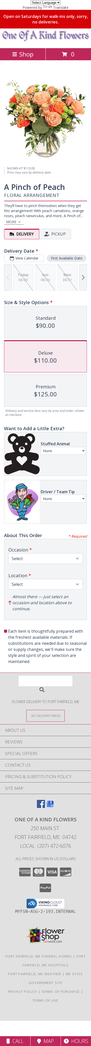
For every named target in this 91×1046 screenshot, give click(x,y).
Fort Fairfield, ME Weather (34, 974)
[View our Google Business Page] (50, 806)
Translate (61, 7)
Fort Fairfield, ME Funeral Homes (38, 956)
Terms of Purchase (60, 991)
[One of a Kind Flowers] (45, 40)
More (11, 221)
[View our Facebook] (41, 806)
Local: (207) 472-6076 (45, 845)
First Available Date (66, 258)
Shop (26, 54)
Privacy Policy (22, 991)
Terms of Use (45, 1000)
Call (17, 1041)
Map (47, 1041)
